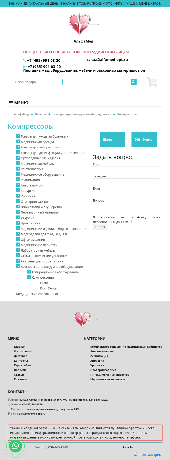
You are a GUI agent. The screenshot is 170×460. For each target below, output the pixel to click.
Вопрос (98, 200)
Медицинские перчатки (39, 245)
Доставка (20, 356)
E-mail (97, 188)
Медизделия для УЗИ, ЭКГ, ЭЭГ (44, 234)
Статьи (19, 375)
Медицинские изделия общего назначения (54, 229)
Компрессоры (43, 277)
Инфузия (27, 218)
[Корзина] (152, 82)
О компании (23, 351)
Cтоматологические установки (44, 256)
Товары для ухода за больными (44, 136)
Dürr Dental (49, 288)
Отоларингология (34, 201)
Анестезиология (33, 185)
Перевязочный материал (40, 212)
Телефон (99, 176)
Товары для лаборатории (40, 147)
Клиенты (20, 379)
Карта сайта (22, 365)
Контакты (21, 361)
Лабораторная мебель (38, 250)
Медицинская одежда (37, 142)
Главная (19, 347)
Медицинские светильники (37, 294)
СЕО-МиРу (54, 447)
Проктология (30, 223)
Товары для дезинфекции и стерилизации (53, 153)
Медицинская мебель (37, 163)
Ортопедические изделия (40, 158)
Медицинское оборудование (42, 174)
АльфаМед (129, 447)
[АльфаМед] (83, 23)
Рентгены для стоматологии (42, 261)
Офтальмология (33, 239)
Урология (28, 196)
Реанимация (30, 180)
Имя (96, 164)
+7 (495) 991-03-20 (32, 404)
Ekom (44, 283)
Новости (20, 370)
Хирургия (28, 190)
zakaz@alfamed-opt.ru (32, 413)
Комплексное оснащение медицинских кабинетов (126, 347)
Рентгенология (32, 169)
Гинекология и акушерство (41, 207)
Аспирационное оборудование (55, 272)
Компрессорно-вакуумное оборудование (52, 266)
